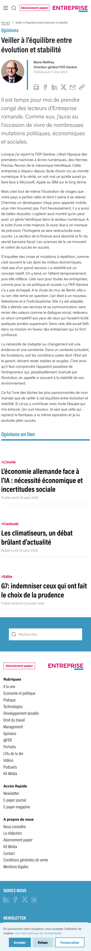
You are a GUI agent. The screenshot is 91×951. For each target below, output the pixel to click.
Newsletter (11, 793)
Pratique (9, 699)
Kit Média (10, 773)
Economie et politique (19, 693)
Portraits (9, 746)
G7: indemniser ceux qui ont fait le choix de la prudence (44, 590)
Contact (9, 853)
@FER (7, 739)
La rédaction (12, 833)
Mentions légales (15, 866)
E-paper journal (14, 799)
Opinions (9, 30)
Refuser (43, 942)
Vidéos (8, 760)
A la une (9, 686)
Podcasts (10, 766)
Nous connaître (14, 826)
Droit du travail (14, 719)
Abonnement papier (34, 8)
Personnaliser (69, 942)
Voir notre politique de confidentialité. (38, 933)
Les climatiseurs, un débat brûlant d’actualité (37, 537)
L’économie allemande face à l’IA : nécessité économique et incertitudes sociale (42, 480)
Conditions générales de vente (25, 859)
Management (13, 726)
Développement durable (20, 713)
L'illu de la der (13, 753)
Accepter (20, 942)
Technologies (13, 706)
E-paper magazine (16, 806)
